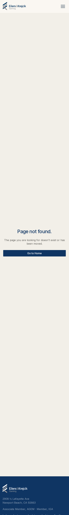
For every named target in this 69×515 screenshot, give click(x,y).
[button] (63, 6)
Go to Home (34, 253)
